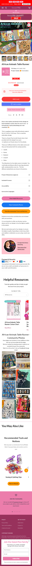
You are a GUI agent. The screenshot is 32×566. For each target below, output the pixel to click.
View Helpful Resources (16, 198)
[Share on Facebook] (13, 115)
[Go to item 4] (20, 58)
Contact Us (20, 525)
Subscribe (16, 558)
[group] (16, 17)
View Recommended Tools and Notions (16, 211)
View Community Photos (16, 205)
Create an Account (6, 528)
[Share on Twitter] (16, 115)
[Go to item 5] (26, 58)
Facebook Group (17, 502)
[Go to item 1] (4, 58)
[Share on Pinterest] (19, 115)
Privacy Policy (5, 522)
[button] (16, 104)
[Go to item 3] (15, 58)
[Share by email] (22, 115)
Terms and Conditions (7, 525)
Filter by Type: (16, 291)
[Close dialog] (29, 541)
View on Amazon (13, 483)
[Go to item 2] (9, 58)
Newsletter (20, 528)
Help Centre (20, 522)
